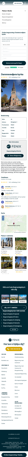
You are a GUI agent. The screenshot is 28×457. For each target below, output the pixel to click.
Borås (12, 127)
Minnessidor (18, 414)
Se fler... (3, 388)
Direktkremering (19, 357)
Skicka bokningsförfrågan (14, 63)
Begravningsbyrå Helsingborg (12, 326)
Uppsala (3, 378)
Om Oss (3, 354)
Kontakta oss (4, 360)
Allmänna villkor (14, 434)
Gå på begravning (18, 402)
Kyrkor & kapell (19, 383)
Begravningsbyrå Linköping (11, 320)
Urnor (16, 393)
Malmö (3, 374)
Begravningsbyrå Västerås (11, 323)
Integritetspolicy (14, 438)
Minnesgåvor (18, 411)
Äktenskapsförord (6, 417)
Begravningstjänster (19, 354)
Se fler (14, 329)
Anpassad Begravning (20, 373)
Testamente (4, 403)
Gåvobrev (4, 407)
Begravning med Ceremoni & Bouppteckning (19, 368)
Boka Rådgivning (15, 155)
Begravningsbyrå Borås (14, 151)
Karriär (3, 357)
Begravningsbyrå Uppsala (11, 314)
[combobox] (14, 307)
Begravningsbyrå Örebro (11, 317)
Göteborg (4, 371)
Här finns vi (5, 365)
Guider (16, 397)
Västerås (3, 381)
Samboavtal (4, 413)
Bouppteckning (5, 397)
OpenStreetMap (18, 232)
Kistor (16, 387)
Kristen (13, 130)
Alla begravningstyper (21, 380)
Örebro (3, 384)
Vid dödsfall (18, 377)
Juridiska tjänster (4, 393)
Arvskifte (3, 400)
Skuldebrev (4, 410)
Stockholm (4, 368)
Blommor (17, 390)
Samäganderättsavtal (7, 420)
